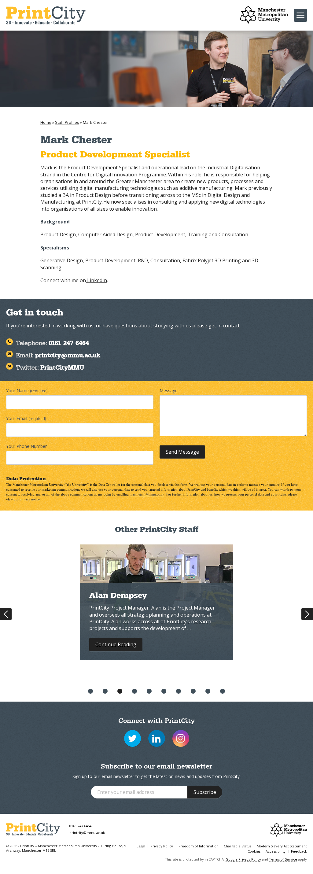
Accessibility (275, 851)
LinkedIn (96, 280)
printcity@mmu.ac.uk (87, 832)
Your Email (26, 418)
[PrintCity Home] (46, 15)
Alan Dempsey (118, 596)
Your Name (26, 390)
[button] (90, 691)
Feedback (299, 851)
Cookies (254, 851)
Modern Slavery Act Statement (282, 846)
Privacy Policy (161, 846)
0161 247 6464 (80, 826)
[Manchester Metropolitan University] (264, 15)
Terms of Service (283, 859)
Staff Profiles (67, 122)
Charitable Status (237, 846)
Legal (141, 846)
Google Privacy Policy (243, 859)
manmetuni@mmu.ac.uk (147, 494)
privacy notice (30, 499)
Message (169, 390)
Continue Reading (115, 644)
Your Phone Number (26, 446)
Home (45, 122)
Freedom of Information (199, 846)
